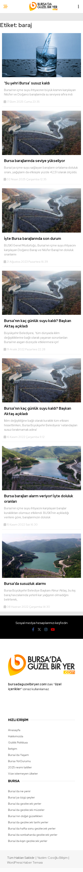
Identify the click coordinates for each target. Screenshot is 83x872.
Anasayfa (14, 730)
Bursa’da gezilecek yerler (24, 803)
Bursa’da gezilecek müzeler (26, 810)
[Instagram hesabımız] (46, 629)
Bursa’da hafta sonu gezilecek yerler (32, 828)
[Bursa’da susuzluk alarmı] (41, 577)
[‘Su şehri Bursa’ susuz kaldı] (41, 76)
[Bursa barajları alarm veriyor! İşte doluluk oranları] (41, 489)
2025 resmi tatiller (20, 767)
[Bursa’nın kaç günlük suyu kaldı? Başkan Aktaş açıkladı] (41, 314)
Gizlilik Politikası (18, 742)
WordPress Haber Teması (25, 862)
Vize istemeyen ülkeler (23, 773)
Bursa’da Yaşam (18, 755)
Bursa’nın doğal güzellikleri (25, 816)
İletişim (12, 748)
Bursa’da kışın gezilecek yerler (27, 841)
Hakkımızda (15, 736)
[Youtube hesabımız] (53, 629)
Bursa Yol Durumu (19, 761)
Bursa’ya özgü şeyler (21, 797)
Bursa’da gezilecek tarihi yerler (28, 822)
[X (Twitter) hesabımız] (39, 629)
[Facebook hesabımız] (33, 629)
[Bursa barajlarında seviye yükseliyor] (41, 154)
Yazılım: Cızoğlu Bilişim (52, 858)
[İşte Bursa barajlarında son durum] (41, 231)
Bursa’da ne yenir (19, 791)
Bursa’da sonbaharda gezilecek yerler (32, 835)
